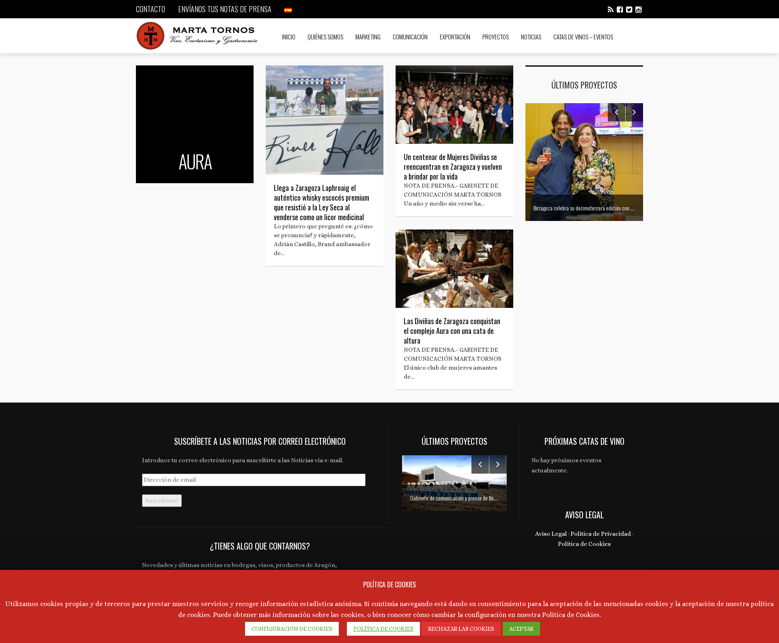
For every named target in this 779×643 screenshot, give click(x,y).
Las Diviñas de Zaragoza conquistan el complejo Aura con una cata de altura (452, 331)
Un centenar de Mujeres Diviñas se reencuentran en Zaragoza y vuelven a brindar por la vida (453, 167)
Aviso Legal (551, 533)
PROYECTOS (495, 36)
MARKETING (368, 36)
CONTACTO (150, 9)
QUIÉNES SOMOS (325, 36)
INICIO (288, 36)
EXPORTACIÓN (455, 36)
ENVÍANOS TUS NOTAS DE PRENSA (224, 9)
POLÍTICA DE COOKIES (383, 629)
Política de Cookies (584, 544)
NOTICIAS (531, 36)
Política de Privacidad (600, 533)
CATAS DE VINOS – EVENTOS (583, 36)
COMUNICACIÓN (410, 36)
